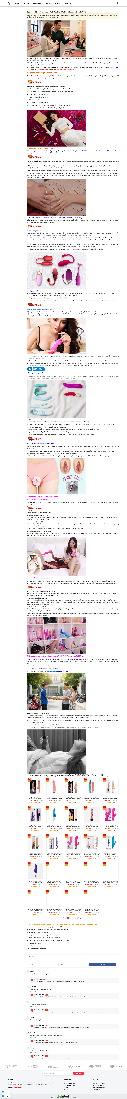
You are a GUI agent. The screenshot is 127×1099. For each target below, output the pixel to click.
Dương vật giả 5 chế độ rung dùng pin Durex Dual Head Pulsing (35, 826)
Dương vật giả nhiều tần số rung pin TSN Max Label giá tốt (36, 854)
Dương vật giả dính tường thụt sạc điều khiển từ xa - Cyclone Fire (92, 854)
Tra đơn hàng (78, 1073)
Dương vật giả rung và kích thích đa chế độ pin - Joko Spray (92, 911)
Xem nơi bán (30, 946)
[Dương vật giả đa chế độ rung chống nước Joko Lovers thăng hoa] (54, 815)
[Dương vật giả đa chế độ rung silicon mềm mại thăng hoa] (73, 899)
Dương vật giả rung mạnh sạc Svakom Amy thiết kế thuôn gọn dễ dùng (35, 911)
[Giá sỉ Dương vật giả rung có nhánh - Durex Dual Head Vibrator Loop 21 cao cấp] (92, 871)
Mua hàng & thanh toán (99, 1085)
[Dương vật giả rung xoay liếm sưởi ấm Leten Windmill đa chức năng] (73, 843)
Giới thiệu (67, 1087)
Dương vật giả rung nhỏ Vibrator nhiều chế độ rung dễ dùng (92, 798)
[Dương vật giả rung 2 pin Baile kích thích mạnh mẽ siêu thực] (54, 787)
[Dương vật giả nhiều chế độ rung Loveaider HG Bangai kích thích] (73, 871)
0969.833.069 (52, 671)
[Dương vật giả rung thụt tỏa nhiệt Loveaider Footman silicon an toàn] (35, 787)
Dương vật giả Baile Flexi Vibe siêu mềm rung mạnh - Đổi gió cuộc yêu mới (110, 882)
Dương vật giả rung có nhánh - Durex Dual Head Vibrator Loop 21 (92, 882)
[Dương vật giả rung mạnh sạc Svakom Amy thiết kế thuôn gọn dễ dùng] (35, 899)
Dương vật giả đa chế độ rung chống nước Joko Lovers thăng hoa (54, 826)
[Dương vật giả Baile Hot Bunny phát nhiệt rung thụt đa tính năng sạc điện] (73, 787)
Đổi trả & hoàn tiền (98, 1089)
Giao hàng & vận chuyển (99, 1083)
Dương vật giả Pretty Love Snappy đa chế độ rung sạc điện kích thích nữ (54, 882)
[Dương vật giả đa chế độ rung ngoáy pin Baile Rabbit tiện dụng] (54, 843)
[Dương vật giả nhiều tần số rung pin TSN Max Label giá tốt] (35, 843)
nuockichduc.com (56, 669)
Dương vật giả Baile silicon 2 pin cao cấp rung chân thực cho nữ (73, 826)
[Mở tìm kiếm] (117, 3)
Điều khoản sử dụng (70, 1083)
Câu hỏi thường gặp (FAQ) (99, 1087)
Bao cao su (49, 3)
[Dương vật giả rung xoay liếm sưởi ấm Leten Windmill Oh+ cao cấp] (110, 815)
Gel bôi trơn (58, 3)
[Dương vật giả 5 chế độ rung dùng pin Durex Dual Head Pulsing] (35, 815)
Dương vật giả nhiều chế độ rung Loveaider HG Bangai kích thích (73, 882)
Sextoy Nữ (18, 3)
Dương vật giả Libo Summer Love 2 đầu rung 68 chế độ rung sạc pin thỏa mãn (36, 882)
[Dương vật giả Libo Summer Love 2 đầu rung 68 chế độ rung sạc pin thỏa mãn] (35, 871)
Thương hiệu (67, 3)
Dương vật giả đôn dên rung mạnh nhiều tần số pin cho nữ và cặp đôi (92, 826)
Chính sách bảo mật (70, 1085)
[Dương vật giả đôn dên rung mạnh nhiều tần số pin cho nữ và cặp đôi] (92, 815)
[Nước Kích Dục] (9, 3)
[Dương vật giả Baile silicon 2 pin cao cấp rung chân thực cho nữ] (73, 815)
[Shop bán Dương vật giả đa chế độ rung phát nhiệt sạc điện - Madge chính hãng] (110, 787)
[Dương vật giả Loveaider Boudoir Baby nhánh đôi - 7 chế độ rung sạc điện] (110, 843)
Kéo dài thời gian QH (38, 3)
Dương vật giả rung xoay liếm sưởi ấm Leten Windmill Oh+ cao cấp (110, 826)
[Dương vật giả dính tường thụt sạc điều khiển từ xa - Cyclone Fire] (92, 843)
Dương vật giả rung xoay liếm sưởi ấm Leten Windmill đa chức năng (73, 854)
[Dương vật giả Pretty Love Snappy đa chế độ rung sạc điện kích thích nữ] (54, 871)
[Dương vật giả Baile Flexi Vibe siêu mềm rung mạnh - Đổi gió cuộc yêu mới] (110, 871)
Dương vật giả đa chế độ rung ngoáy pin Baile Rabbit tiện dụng (54, 854)
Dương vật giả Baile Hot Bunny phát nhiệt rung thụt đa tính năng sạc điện (73, 798)
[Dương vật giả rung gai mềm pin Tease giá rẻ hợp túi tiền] (54, 899)
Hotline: (15, 1087)
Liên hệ (67, 1089)
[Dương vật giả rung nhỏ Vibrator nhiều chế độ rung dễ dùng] (92, 787)
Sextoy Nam (27, 3)
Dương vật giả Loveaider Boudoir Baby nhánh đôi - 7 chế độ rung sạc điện (111, 854)
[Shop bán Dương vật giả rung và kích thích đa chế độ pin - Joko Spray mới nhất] (92, 899)
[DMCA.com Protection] (63, 1095)
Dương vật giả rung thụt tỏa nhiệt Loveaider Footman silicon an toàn (35, 798)
